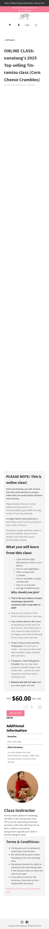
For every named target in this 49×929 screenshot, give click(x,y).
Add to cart (15, 713)
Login (27, 25)
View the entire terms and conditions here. (23, 890)
